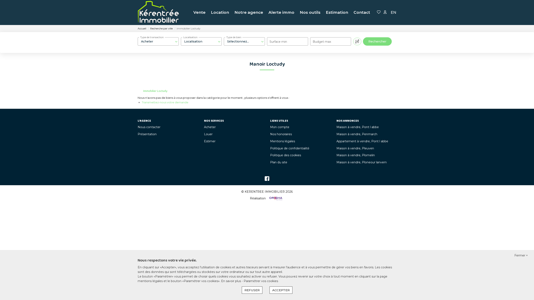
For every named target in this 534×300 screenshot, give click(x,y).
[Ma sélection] (379, 12)
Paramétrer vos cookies (261, 281)
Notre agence (248, 12)
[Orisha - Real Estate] (275, 198)
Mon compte (279, 127)
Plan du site (278, 162)
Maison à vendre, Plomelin (355, 155)
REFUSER (252, 290)
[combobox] (158, 41)
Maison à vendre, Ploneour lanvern (361, 162)
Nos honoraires (281, 134)
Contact (362, 12)
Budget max (322, 42)
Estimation (337, 12)
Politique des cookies (285, 155)
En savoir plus (231, 281)
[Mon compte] (385, 12)
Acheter (210, 127)
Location (220, 12)
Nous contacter (149, 127)
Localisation (190, 37)
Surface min (278, 42)
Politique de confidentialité (289, 148)
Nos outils (310, 12)
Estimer (209, 141)
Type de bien (233, 37)
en (393, 12)
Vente (199, 12)
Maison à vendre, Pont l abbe (357, 127)
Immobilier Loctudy (155, 91)
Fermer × (521, 255)
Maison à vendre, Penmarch (356, 134)
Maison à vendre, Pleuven (355, 148)
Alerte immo (281, 12)
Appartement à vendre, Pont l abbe (362, 141)
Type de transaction (152, 37)
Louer (208, 134)
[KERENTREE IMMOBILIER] (158, 12)
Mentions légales (282, 141)
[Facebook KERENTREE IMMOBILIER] (267, 179)
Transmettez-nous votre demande (165, 102)
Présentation (147, 134)
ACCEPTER (281, 290)
